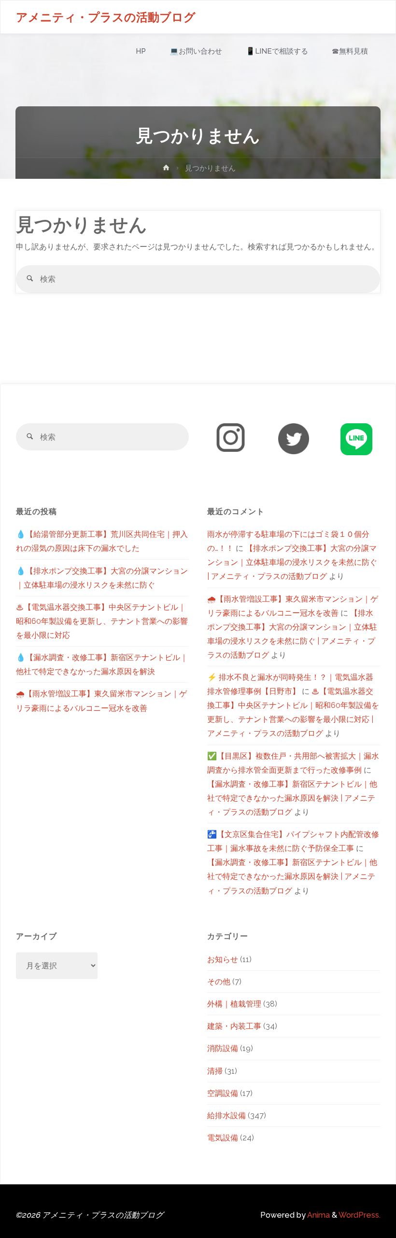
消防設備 (222, 1048)
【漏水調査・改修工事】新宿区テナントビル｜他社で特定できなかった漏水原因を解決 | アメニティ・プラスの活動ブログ (292, 798)
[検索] (29, 279)
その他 (218, 981)
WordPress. (360, 1215)
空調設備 (222, 1093)
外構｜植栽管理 (234, 1003)
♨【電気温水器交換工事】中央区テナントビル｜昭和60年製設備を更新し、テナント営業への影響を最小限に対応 (102, 621)
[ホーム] (165, 169)
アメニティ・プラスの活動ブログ (106, 17)
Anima (318, 1215)
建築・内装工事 (234, 1026)
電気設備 (222, 1137)
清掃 (215, 1071)
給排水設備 (226, 1115)
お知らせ (222, 959)
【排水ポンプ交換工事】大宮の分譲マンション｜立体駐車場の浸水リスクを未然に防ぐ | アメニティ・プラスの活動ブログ (292, 562)
